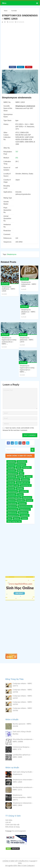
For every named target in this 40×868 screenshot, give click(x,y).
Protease (29, 500)
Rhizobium (22, 503)
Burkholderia (11, 476)
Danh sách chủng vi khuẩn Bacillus (22, 733)
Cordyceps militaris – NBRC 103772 (22, 685)
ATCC (18, 467)
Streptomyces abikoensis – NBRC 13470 (26, 340)
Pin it (29, 67)
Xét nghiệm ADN (11, 865)
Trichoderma (24, 515)
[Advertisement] (20, 44)
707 (16, 151)
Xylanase (16, 518)
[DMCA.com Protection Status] (11, 659)
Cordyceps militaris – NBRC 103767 (22, 697)
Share (13, 67)
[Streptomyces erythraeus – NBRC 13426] (10, 275)
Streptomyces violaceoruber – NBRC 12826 (23, 781)
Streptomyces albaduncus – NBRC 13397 (28, 312)
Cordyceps (11, 482)
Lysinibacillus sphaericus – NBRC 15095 (22, 756)
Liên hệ (8, 822)
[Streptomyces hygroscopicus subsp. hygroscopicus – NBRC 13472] (28, 356)
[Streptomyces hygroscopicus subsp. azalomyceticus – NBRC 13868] (10, 328)
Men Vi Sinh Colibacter (26, 865)
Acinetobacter (22, 461)
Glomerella (11, 488)
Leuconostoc (11, 494)
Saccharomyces (12, 509)
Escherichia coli (25, 485)
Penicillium (20, 500)
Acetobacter (11, 461)
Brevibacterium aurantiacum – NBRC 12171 (23, 789)
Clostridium (25, 479)
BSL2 (21, 473)
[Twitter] (16, 443)
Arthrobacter (21, 464)
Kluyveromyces (12, 491)
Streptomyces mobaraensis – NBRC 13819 (28, 284)
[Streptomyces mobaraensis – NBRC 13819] (29, 272)
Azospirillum (26, 467)
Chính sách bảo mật (12, 824)
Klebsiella (20, 488)
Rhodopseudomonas (25, 506)
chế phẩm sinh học (13, 479)
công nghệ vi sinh (13, 485)
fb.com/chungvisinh (19, 831)
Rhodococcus (12, 506)
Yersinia (24, 518)
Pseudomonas (12, 503)
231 (16, 158)
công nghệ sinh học (23, 482)
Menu (4, 3)
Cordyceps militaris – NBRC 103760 (22, 709)
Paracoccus (11, 500)
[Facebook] (8, 443)
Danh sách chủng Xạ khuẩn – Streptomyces (23, 773)
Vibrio (9, 518)
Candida (20, 476)
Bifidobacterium (12, 473)
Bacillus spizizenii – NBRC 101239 (22, 725)
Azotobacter (11, 470)
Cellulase (28, 476)
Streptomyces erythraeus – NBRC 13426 (8, 289)
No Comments (20, 22)
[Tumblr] (20, 443)
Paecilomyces (27, 497)
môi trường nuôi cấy (14, 497)
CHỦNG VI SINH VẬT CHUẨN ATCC (16, 861)
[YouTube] (23, 443)
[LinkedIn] (12, 443)
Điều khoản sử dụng (12, 827)
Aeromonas (11, 464)
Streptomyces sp (13, 515)
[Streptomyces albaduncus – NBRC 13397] (29, 300)
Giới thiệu (8, 820)
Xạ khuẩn (14, 10)
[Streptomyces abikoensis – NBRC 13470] (28, 328)
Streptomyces (11, 254)
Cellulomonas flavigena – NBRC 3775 (21, 748)
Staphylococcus (25, 509)
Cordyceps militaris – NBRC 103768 (22, 691)
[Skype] (27, 443)
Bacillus (20, 470)
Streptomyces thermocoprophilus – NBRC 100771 (22, 797)
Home (5, 10)
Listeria (20, 494)
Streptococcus (12, 512)
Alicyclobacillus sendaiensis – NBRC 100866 (23, 740)
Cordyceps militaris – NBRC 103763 (22, 703)
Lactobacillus (23, 491)
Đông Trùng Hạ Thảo (14, 521)
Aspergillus (11, 467)
